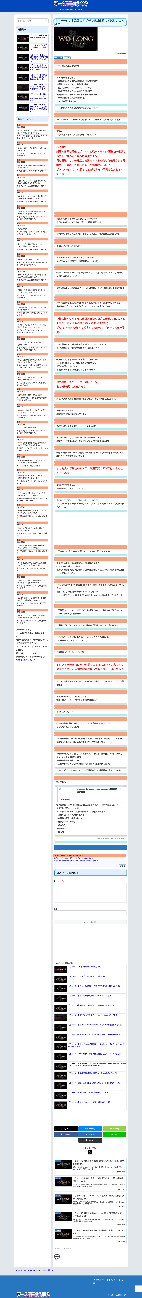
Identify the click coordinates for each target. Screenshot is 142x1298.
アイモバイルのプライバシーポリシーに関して (34, 1270)
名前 (56, 909)
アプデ (68, 57)
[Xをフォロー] (90, 1152)
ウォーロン (59, 57)
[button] (46, 20)
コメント (59, 881)
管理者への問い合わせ (25, 660)
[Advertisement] (90, 196)
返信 (123, 866)
